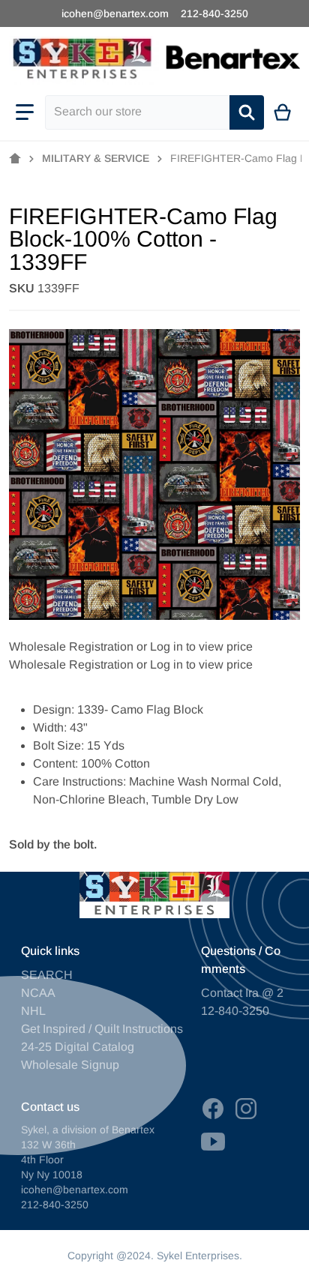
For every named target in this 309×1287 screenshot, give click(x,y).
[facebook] (213, 1108)
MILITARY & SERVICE (95, 158)
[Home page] (15, 159)
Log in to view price (201, 646)
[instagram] (246, 1108)
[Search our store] (247, 112)
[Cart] (283, 112)
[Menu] (24, 112)
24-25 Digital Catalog (77, 1046)
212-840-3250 (214, 13)
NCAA (38, 992)
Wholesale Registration (71, 646)
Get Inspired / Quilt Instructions (102, 1028)
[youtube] (213, 1141)
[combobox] (137, 112)
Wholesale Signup (70, 1064)
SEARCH (47, 974)
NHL (33, 1010)
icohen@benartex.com (115, 13)
